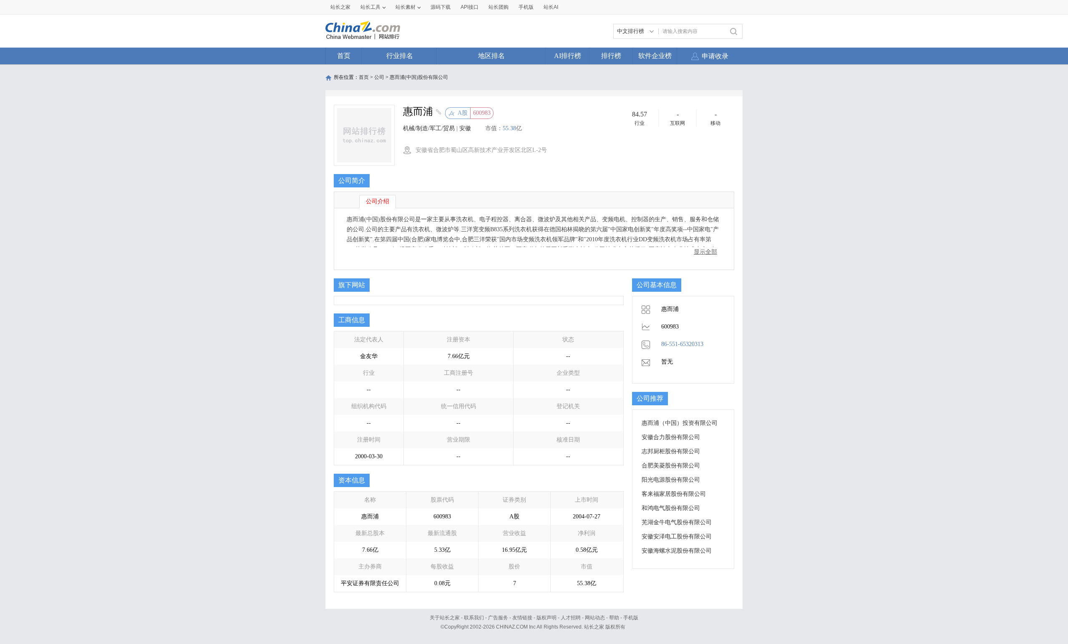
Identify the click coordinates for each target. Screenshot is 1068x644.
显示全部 (705, 252)
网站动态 (595, 618)
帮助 (614, 618)
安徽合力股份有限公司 (671, 437)
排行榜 (611, 55)
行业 (640, 123)
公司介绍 (377, 201)
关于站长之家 (445, 618)
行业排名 (399, 55)
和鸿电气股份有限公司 (671, 508)
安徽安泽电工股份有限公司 (677, 536)
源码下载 (441, 7)
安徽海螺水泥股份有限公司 (677, 551)
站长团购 (499, 7)
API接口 (470, 7)
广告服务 (498, 618)
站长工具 (370, 7)
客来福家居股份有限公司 (674, 494)
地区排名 (491, 55)
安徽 (465, 128)
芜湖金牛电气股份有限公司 (677, 522)
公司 (379, 77)
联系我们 (474, 618)
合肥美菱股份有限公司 (671, 465)
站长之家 (340, 7)
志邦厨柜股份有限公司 (671, 451)
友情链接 (522, 618)
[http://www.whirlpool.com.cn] (437, 113)
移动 (715, 123)
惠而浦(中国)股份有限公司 (419, 77)
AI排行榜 (567, 55)
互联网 (677, 123)
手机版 (630, 618)
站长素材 (405, 7)
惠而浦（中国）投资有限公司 (680, 423)
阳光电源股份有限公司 (671, 480)
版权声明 (547, 618)
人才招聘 (571, 618)
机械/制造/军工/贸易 (429, 128)
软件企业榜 (655, 55)
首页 (343, 55)
